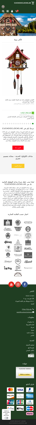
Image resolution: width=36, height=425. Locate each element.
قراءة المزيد (18, 166)
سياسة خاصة (30, 333)
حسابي (32, 353)
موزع (32, 330)
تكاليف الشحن (30, 350)
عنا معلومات (30, 322)
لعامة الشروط (30, 324)
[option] (18, 81)
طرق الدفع (31, 348)
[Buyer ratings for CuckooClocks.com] (25, 373)
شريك (32, 327)
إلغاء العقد (31, 356)
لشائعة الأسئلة (30, 345)
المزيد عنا (18, 148)
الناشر (32, 335)
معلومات (31, 317)
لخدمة (32, 340)
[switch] (6, 418)
